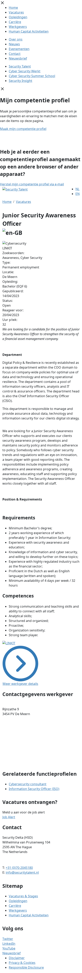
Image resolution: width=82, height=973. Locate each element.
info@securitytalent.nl (22, 872)
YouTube (8, 948)
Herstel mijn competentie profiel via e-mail (32, 184)
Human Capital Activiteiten (29, 31)
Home (13, 7)
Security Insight (20, 80)
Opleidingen (18, 17)
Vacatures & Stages (23, 896)
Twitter (7, 939)
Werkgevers (18, 26)
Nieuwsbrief (18, 58)
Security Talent (20, 66)
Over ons (15, 39)
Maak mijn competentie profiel (23, 129)
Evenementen (19, 49)
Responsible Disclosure (26, 967)
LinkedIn (8, 943)
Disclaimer (17, 958)
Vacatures (16, 12)
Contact (14, 53)
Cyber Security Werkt (24, 71)
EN (77, 194)
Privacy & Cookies (22, 962)
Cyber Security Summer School (32, 76)
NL (77, 189)
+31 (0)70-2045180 (19, 868)
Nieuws (14, 44)
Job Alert (8, 817)
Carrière (15, 22)
